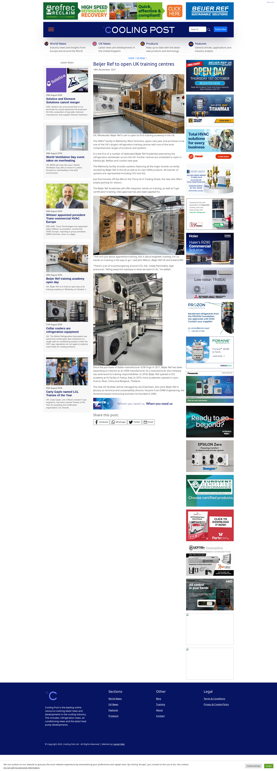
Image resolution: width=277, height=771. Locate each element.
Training (160, 704)
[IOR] (210, 663)
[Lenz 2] (210, 629)
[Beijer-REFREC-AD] (138, 10)
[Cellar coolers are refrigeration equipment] (67, 311)
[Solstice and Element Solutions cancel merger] (67, 80)
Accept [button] (269, 766)
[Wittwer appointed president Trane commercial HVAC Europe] (67, 196)
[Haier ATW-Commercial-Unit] (210, 248)
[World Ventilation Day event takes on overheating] (67, 138)
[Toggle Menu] (51, 29)
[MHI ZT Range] (210, 283)
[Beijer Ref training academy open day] (67, 258)
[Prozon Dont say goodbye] (210, 317)
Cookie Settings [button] (253, 766)
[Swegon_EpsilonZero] (210, 456)
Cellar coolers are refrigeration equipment (62, 330)
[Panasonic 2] (210, 387)
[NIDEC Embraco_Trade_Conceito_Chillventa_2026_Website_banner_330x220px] (210, 421)
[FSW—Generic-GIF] (138, 403)
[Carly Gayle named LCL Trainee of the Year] (67, 371)
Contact (160, 716)
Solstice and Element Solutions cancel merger (63, 100)
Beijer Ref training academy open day (65, 280)
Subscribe (220, 29)
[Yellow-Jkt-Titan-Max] (210, 110)
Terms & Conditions (214, 698)
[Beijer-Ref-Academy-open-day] (210, 75)
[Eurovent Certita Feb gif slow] (210, 490)
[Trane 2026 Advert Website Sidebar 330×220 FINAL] (210, 145)
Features (200, 44)
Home (131, 57)
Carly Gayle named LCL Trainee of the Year (62, 393)
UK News (105, 44)
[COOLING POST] (210, 594)
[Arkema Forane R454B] (210, 352)
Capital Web (119, 744)
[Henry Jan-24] (210, 179)
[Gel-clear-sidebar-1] (210, 560)
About (159, 710)
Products (152, 44)
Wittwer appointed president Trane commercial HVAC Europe (65, 218)
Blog (158, 698)
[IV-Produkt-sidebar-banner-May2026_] (210, 214)
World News (58, 44)
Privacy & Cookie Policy (216, 704)
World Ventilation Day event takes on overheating (65, 158)
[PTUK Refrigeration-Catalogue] (210, 525)
